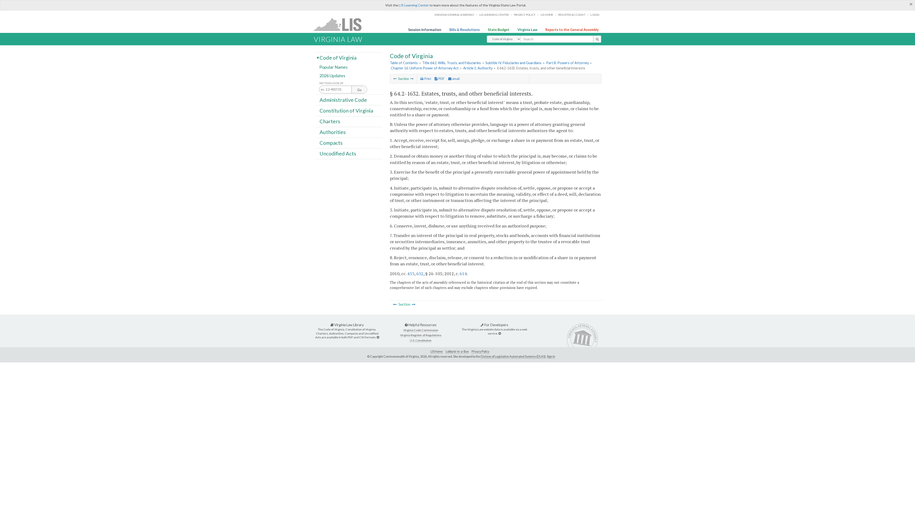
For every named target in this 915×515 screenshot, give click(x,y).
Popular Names (333, 67)
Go (359, 90)
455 (410, 273)
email (456, 79)
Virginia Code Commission (420, 330)
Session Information (424, 30)
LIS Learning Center (414, 5)
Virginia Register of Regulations (420, 335)
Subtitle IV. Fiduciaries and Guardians (513, 63)
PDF (440, 79)
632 (419, 273)
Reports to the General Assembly (572, 30)
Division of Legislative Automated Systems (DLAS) (513, 356)
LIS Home (437, 351)
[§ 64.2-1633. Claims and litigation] (412, 79)
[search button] (597, 39)
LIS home (547, 14)
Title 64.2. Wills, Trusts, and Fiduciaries (451, 63)
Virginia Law (527, 30)
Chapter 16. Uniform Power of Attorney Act (425, 68)
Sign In (551, 356)
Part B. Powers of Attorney (567, 63)
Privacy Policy (525, 14)
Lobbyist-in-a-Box (457, 351)
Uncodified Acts (338, 153)
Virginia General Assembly (454, 14)
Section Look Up (331, 83)
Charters (330, 121)
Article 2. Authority (478, 68)
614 (463, 273)
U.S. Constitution (421, 340)
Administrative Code (343, 100)
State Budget (498, 30)
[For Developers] (499, 333)
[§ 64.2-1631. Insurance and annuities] (395, 79)
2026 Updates (332, 75)
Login (594, 14)
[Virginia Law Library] (378, 337)
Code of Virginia (338, 57)
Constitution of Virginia (346, 110)
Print (427, 79)
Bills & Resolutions (464, 30)
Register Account (571, 14)
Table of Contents (404, 63)
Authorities (333, 132)
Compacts (331, 143)
